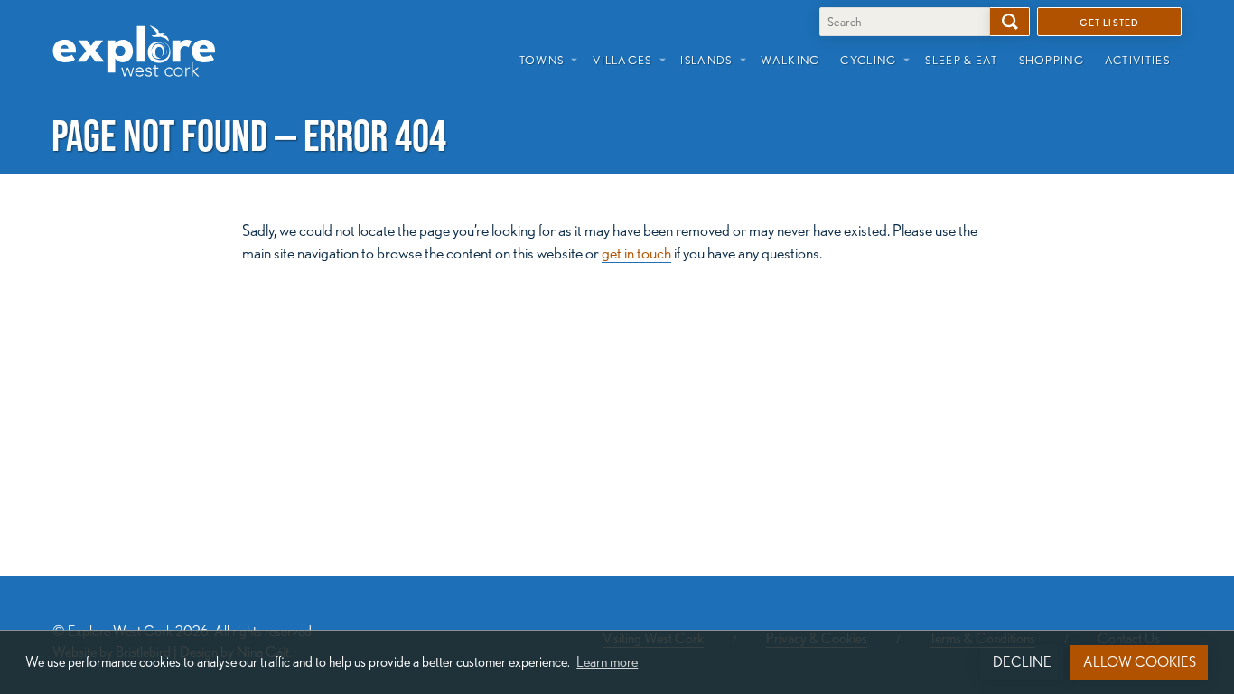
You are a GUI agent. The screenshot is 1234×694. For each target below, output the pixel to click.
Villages (622, 59)
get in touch (636, 252)
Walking (790, 59)
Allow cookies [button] (1139, 662)
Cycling (868, 59)
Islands (706, 59)
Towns (542, 59)
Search (1010, 21)
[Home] (140, 37)
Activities (1137, 59)
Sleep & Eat (961, 59)
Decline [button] (1022, 662)
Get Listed (1109, 21)
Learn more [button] (607, 662)
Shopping (1051, 59)
